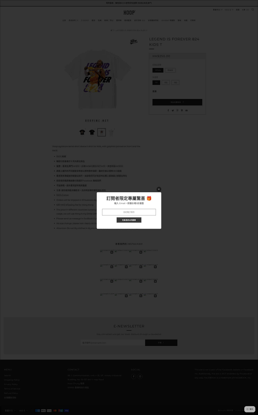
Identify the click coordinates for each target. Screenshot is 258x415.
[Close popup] (159, 189)
